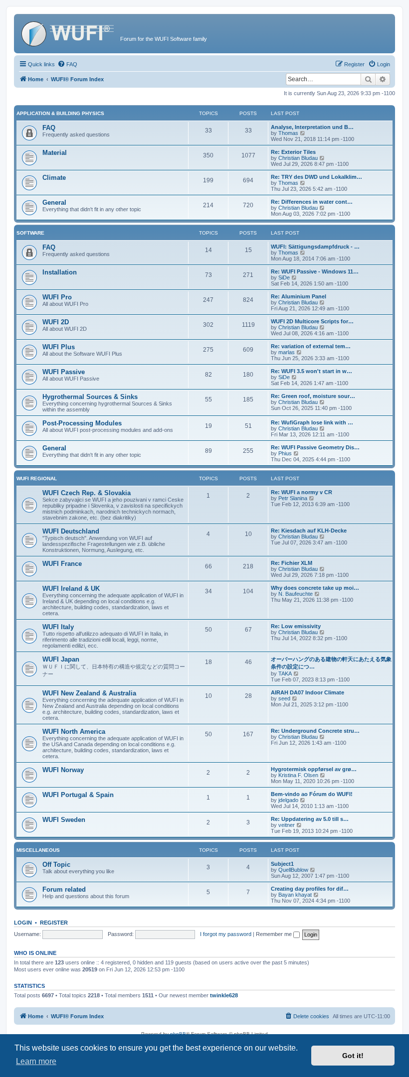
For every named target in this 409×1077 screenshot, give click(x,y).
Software (30, 233)
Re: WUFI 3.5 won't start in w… (311, 371)
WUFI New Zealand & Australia (89, 693)
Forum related (64, 889)
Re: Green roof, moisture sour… (313, 396)
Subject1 (282, 864)
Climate (54, 177)
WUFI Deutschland (70, 531)
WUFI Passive (63, 372)
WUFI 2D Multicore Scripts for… (312, 321)
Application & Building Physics (60, 113)
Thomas (288, 133)
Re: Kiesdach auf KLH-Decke (309, 531)
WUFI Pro (57, 297)
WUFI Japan (60, 659)
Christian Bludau (298, 158)
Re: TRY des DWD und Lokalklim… (316, 177)
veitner (286, 825)
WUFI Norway (63, 770)
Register (54, 923)
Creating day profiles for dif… (310, 889)
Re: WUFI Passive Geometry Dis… (315, 447)
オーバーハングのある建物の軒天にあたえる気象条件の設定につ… (331, 663)
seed (284, 698)
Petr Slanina (292, 498)
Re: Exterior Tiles (293, 152)
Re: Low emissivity (296, 626)
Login (23, 923)
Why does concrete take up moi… (315, 588)
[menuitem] (67, 64)
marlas (286, 352)
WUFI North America (73, 731)
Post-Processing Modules (82, 423)
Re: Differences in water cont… (312, 202)
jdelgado (288, 800)
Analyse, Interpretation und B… (312, 127)
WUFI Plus (58, 347)
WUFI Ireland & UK (71, 588)
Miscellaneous (38, 850)
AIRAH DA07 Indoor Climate (307, 692)
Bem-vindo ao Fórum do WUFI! (312, 794)
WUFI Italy (58, 627)
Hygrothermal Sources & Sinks (90, 397)
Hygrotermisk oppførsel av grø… (314, 769)
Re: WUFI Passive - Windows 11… (315, 271)
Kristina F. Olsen (298, 775)
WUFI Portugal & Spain (78, 795)
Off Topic (56, 864)
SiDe (284, 277)
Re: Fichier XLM (291, 563)
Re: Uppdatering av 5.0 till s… (310, 819)
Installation (59, 272)
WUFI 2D (55, 322)
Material (54, 152)
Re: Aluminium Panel (298, 296)
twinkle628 (224, 995)
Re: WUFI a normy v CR (301, 492)
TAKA (285, 673)
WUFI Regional (36, 478)
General (54, 202)
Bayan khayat (295, 895)
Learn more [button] (36, 1061)
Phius (285, 453)
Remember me (274, 934)
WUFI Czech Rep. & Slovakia (86, 493)
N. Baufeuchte (295, 594)
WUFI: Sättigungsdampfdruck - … (315, 247)
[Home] (68, 32)
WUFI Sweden (63, 819)
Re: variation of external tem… (311, 346)
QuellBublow (293, 870)
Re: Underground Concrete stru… (315, 731)
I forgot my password (225, 934)
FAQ (48, 128)
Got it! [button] (353, 1056)
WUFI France (62, 563)
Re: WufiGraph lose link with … (312, 422)
